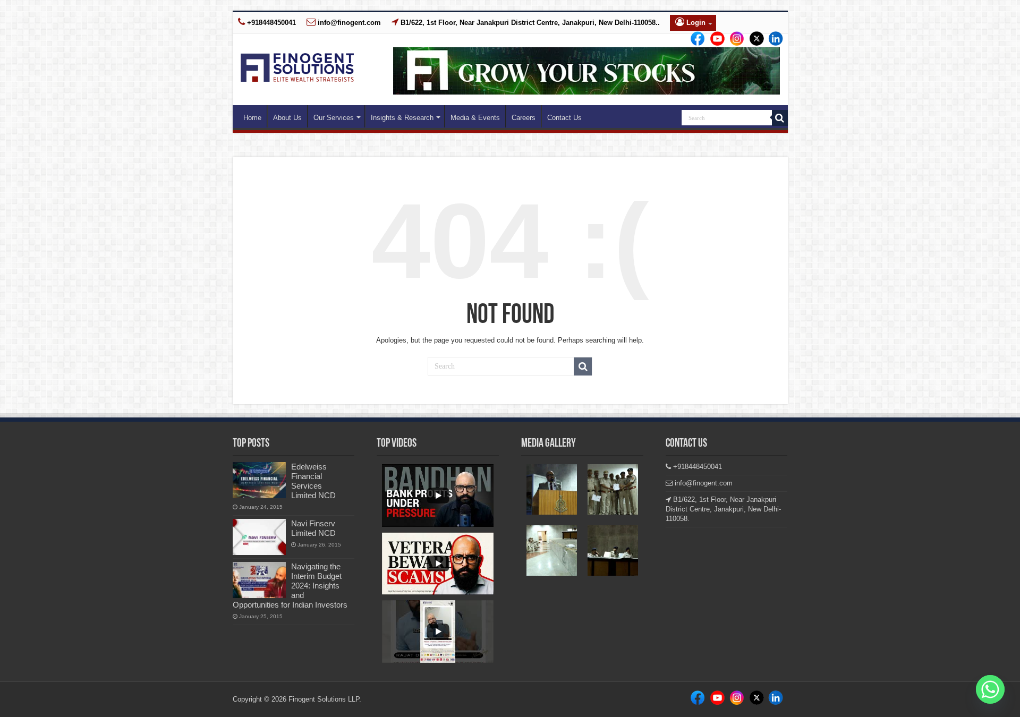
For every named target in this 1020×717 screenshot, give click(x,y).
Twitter (752, 39)
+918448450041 (270, 23)
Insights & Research (402, 118)
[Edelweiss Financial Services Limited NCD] (259, 480)
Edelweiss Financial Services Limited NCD (313, 481)
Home (252, 118)
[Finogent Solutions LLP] (297, 65)
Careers (524, 118)
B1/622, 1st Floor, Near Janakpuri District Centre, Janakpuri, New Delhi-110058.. (529, 23)
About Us (287, 118)
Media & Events (475, 118)
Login (695, 23)
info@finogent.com (348, 23)
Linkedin (733, 39)
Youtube (771, 39)
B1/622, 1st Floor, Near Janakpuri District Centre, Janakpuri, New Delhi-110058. (723, 509)
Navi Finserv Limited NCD (313, 528)
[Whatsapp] (990, 689)
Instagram (714, 39)
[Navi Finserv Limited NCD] (259, 537)
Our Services (333, 118)
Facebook (696, 39)
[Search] (780, 118)
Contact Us (564, 118)
